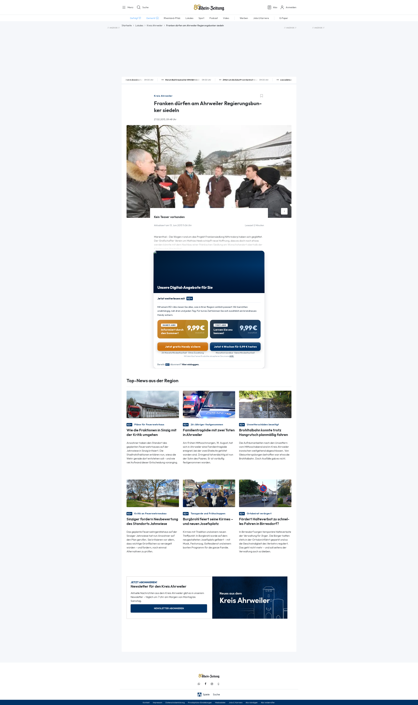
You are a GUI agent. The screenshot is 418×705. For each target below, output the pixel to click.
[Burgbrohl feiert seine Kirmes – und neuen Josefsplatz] (209, 493)
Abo (275, 7)
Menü (130, 7)
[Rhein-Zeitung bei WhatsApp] (199, 684)
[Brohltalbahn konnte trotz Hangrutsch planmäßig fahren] (265, 404)
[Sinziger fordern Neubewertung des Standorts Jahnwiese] (153, 493)
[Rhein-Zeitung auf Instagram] (212, 684)
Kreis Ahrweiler (155, 25)
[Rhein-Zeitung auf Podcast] (218, 684)
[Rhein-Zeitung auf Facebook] (205, 684)
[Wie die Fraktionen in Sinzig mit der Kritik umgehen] (153, 404)
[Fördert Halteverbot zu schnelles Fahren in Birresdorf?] (265, 493)
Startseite (127, 25)
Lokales (139, 25)
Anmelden (291, 7)
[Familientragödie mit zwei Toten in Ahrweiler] (209, 404)
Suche (145, 7)
